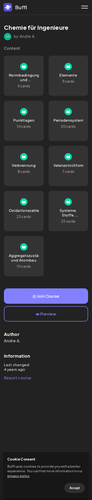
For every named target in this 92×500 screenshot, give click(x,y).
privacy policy (18, 476)
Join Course (48, 296)
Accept (74, 488)
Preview (48, 313)
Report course (17, 377)
